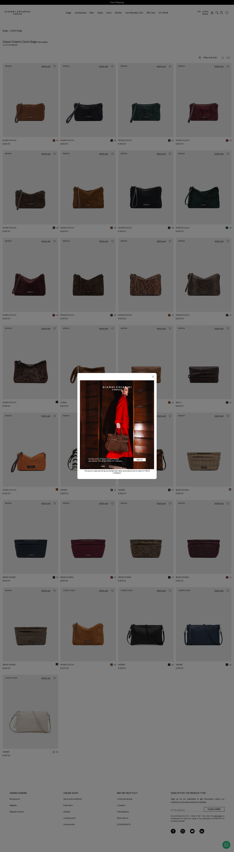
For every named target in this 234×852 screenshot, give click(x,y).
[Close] (153, 376)
